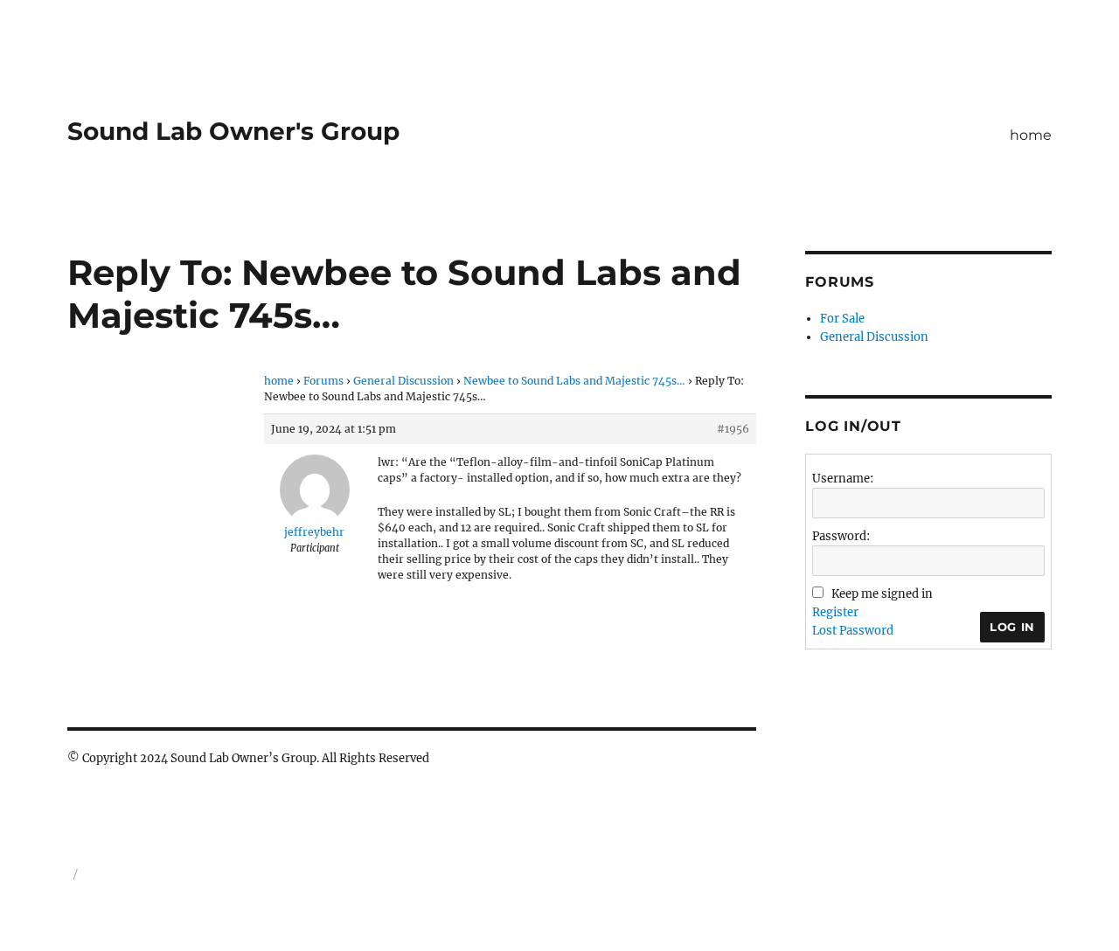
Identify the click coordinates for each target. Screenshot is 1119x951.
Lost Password (852, 630)
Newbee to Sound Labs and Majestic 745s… (574, 380)
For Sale (842, 318)
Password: (841, 536)
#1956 (733, 428)
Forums (323, 380)
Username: (842, 478)
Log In (1012, 627)
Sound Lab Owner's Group (233, 131)
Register (835, 612)
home (1031, 135)
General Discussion (403, 380)
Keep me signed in (882, 594)
